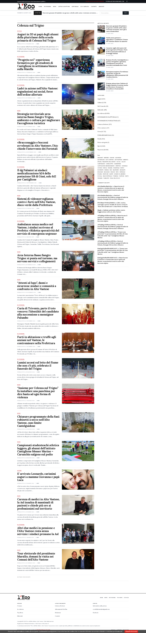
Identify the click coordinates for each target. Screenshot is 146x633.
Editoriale (75, 6)
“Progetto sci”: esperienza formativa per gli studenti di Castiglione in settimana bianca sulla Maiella (37, 64)
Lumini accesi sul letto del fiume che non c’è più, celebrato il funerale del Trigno (37, 365)
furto (122, 167)
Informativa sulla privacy (100, 606)
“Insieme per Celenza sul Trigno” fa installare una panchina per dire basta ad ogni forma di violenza (37, 392)
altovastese (118, 159)
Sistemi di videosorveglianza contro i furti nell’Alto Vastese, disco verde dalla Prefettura (36, 202)
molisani (100, 172)
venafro (100, 178)
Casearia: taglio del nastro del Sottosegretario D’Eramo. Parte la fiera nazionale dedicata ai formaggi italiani (116, 50)
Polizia (100, 174)
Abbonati (101, 6)
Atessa (100, 161)
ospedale (122, 172)
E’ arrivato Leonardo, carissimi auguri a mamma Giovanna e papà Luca (38, 477)
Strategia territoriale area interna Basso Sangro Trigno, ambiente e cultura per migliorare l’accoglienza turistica (38, 118)
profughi (105, 174)
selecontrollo (107, 176)
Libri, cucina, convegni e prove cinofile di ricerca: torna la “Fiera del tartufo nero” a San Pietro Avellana (113, 204)
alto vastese (110, 159)
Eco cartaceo (85, 6)
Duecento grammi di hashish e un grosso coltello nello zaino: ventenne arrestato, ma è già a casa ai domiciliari (70, 13)
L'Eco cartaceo (102, 128)
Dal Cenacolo (102, 106)
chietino (118, 165)
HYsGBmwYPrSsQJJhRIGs (106, 203)
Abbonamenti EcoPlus (61, 609)
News (54, 6)
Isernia (106, 170)
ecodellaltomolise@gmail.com (101, 609)
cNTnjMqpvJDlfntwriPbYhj (106, 215)
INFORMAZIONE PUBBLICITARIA (108, 120)
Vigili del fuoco (115, 178)
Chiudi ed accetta (131, 631)
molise (113, 172)
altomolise (101, 159)
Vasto (127, 176)
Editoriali (19, 616)
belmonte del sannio (109, 161)
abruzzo (106, 157)
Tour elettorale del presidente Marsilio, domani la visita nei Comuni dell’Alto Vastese (36, 556)
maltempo (116, 170)
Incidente (101, 170)
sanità (111, 174)
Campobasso (101, 163)
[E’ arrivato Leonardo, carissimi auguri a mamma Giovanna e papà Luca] (78, 479)
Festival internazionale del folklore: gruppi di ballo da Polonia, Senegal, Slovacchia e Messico (113, 197)
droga (105, 167)
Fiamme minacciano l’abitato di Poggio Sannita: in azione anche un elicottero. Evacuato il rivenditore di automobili (117, 86)
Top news (100, 149)
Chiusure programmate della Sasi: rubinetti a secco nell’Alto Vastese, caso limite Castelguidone (38, 421)
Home (40, 6)
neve (117, 172)
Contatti (94, 6)
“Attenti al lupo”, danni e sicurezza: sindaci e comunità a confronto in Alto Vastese (36, 286)
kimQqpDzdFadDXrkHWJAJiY (107, 248)
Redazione (58, 612)
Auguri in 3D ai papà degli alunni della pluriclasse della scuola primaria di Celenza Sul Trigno (37, 37)
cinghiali (125, 165)
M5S (111, 170)
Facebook (95, 612)
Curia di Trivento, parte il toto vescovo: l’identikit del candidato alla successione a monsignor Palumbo (38, 313)
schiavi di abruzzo (120, 174)
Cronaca (19, 606)
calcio (123, 161)
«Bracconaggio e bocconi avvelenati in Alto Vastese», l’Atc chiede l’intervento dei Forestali (37, 145)
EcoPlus (126, 597)
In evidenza (47, 6)
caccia (118, 161)
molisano (107, 172)
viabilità (106, 178)
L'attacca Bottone (64, 6)
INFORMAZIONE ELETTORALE (107, 117)
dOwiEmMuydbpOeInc (105, 186)
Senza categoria (102, 142)
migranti (122, 170)
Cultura (100, 102)
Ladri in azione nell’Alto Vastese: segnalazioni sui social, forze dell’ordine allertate (37, 91)
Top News (120, 597)
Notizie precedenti (23, 577)
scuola (100, 176)
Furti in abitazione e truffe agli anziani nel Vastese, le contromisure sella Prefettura (36, 340)
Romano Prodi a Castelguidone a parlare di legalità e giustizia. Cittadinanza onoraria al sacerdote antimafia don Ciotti (117, 62)
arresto (125, 159)
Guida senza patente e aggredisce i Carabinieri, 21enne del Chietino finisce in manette (117, 39)
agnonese (118, 157)
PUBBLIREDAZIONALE (104, 135)
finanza (110, 167)
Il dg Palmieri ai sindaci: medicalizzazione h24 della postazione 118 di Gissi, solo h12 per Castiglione (36, 174)
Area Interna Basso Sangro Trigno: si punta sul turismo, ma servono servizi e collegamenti (37, 258)
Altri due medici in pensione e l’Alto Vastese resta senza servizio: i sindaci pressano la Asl (38, 531)
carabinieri (117, 163)
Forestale (116, 167)
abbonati (100, 157)
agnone (112, 157)
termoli (115, 176)
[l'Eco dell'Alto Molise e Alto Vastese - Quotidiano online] (26, 6)
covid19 (100, 167)
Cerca (125, 12)
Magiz (99, 210)
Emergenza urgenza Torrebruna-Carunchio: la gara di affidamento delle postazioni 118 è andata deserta (117, 74)
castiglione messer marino (106, 165)
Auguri (19, 470)
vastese (121, 176)
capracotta (109, 163)
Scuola (19, 31)
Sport (99, 146)
